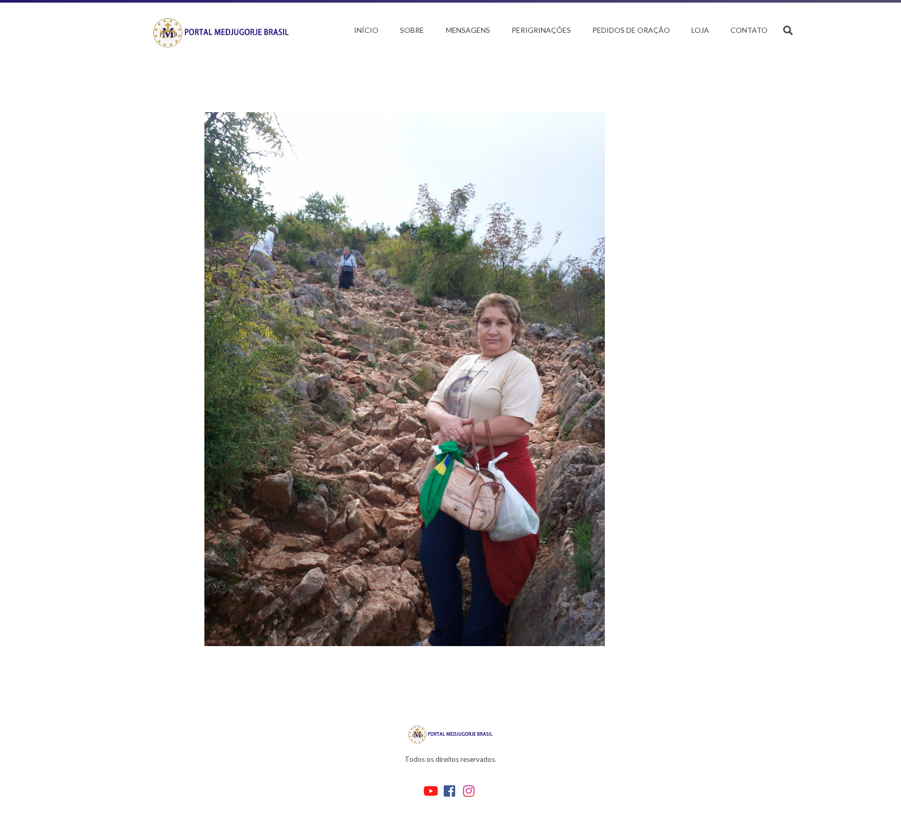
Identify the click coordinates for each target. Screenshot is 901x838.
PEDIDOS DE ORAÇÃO (631, 30)
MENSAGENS (468, 30)
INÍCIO (366, 30)
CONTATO (749, 30)
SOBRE (412, 30)
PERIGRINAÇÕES (541, 30)
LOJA (700, 30)
